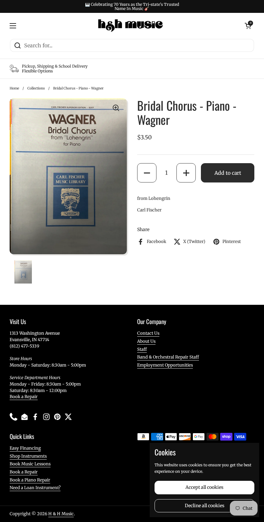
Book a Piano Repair (30, 480)
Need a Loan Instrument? (35, 487)
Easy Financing (25, 448)
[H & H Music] (130, 25)
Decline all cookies (204, 505)
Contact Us (148, 333)
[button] (146, 172)
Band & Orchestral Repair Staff (168, 357)
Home (14, 88)
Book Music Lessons (30, 464)
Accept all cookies (204, 487)
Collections (36, 88)
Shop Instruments (28, 456)
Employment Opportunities (165, 365)
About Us (146, 341)
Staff (142, 349)
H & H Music (61, 514)
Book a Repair (24, 396)
